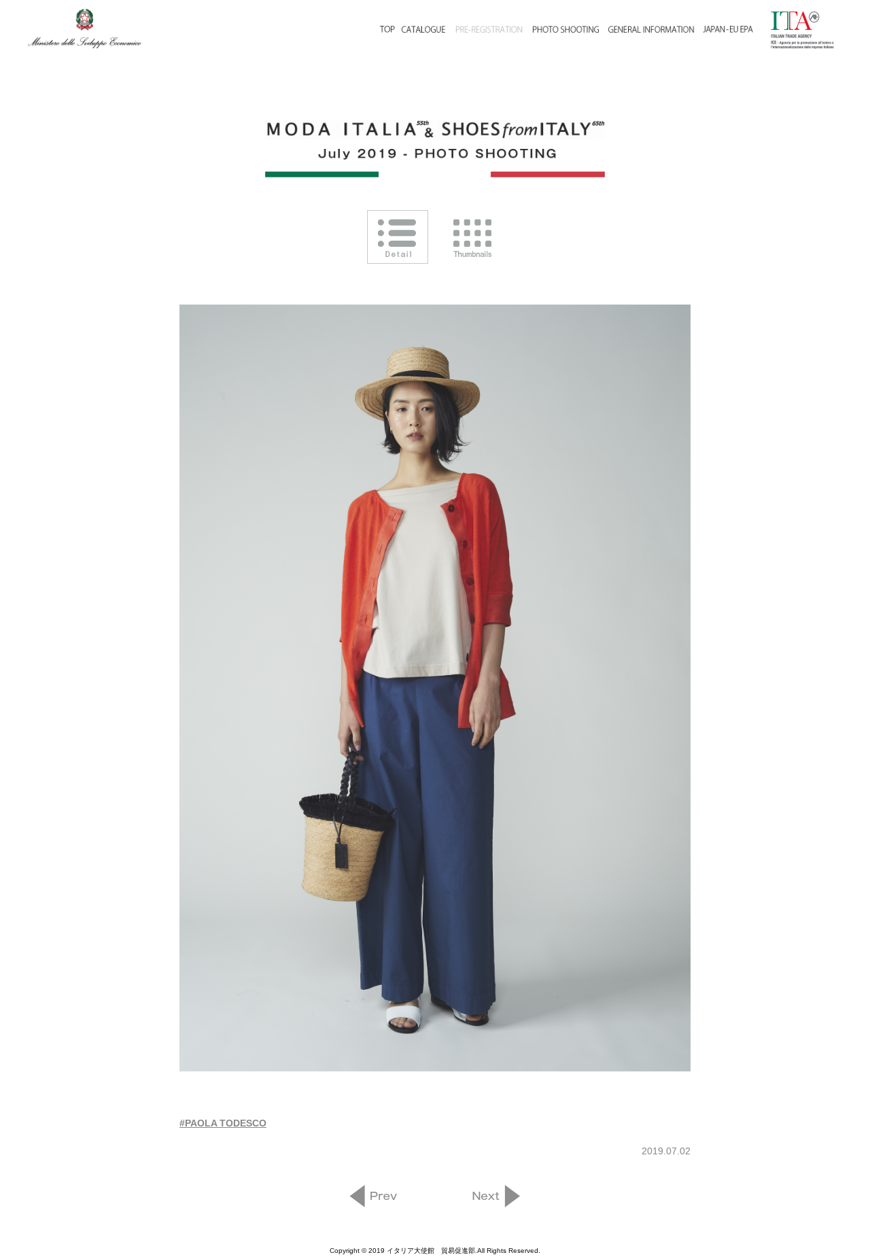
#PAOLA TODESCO (222, 1123)
